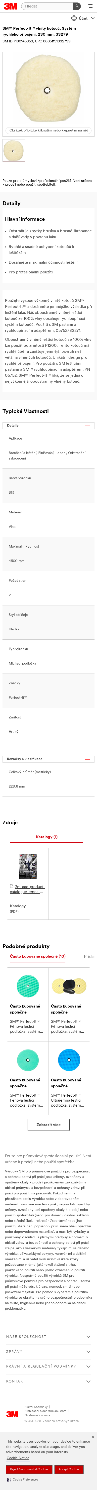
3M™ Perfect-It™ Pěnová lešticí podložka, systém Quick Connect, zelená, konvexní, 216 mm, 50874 (25, 1027)
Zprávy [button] (14, 1352)
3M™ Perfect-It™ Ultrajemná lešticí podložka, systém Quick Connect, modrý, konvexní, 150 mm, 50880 (66, 1101)
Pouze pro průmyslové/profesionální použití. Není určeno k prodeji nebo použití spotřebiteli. (47, 183)
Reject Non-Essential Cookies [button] (29, 1469)
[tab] (46, 837)
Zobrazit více (49, 1125)
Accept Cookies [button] (69, 1469)
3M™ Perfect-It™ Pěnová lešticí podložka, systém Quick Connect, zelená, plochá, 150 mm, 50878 (25, 1101)
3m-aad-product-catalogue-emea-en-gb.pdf (27, 890)
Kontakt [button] (16, 1381)
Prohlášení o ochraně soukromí (45, 1411)
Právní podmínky (36, 1407)
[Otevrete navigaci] (90, 6)
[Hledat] (77, 6)
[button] (22, 1480)
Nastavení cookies (37, 1415)
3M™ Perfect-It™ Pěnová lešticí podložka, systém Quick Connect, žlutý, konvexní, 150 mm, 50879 (66, 1027)
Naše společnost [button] (26, 1337)
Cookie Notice (18, 1458)
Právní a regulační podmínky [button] (41, 1367)
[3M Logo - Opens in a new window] (10, 6)
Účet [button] (83, 19)
